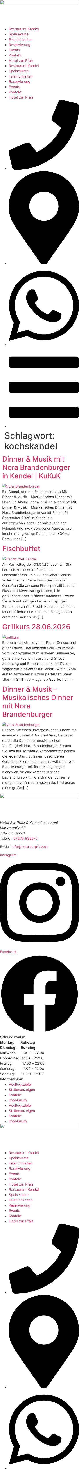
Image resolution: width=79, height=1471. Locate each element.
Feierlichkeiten (20, 39)
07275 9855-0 (25, 838)
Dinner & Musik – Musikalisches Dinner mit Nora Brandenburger (37, 702)
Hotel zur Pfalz (21, 60)
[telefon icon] (44, 168)
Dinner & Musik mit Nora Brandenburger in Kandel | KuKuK (36, 467)
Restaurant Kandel (24, 29)
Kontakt (15, 55)
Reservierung (19, 44)
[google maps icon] (44, 263)
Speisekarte (19, 34)
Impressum (18, 1100)
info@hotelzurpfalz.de (30, 846)
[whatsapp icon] (44, 344)
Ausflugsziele (20, 1084)
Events (14, 50)
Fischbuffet (21, 548)
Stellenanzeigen (22, 1089)
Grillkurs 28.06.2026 (36, 626)
